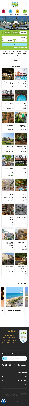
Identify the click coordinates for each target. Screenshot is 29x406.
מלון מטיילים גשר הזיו (9, 169)
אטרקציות (7, 32)
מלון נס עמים (9, 103)
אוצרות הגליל (24, 28)
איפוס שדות (17, 47)
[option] (14, 301)
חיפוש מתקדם (23, 47)
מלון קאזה (10, 125)
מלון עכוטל (9, 267)
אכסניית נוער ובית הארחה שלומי (9, 244)
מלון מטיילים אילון (22, 193)
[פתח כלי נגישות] (3, 401)
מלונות (16, 28)
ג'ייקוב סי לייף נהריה (22, 82)
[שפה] (3, 5)
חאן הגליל (10, 146)
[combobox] (14, 37)
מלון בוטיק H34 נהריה (8, 82)
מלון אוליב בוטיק (21, 217)
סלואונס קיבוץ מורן (22, 104)
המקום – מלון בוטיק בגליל (22, 267)
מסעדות (15, 32)
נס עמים (24, 168)
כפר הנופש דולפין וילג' (23, 126)
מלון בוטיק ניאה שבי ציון (21, 147)
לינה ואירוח (23, 32)
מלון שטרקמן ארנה (9, 218)
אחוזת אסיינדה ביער (8, 193)
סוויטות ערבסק (21, 242)
